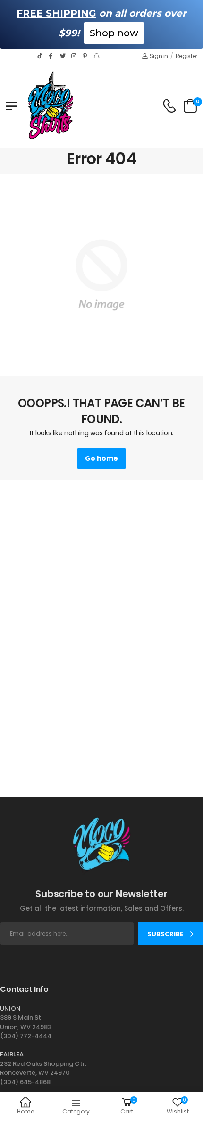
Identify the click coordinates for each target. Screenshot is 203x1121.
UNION (10, 1008)
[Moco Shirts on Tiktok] (40, 56)
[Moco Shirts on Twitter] (63, 56)
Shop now (114, 33)
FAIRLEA (12, 1054)
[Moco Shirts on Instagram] (74, 56)
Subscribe (165, 934)
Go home (101, 458)
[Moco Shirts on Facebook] (52, 56)
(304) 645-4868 (25, 1082)
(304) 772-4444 (25, 1035)
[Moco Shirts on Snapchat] (97, 56)
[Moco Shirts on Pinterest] (86, 56)
